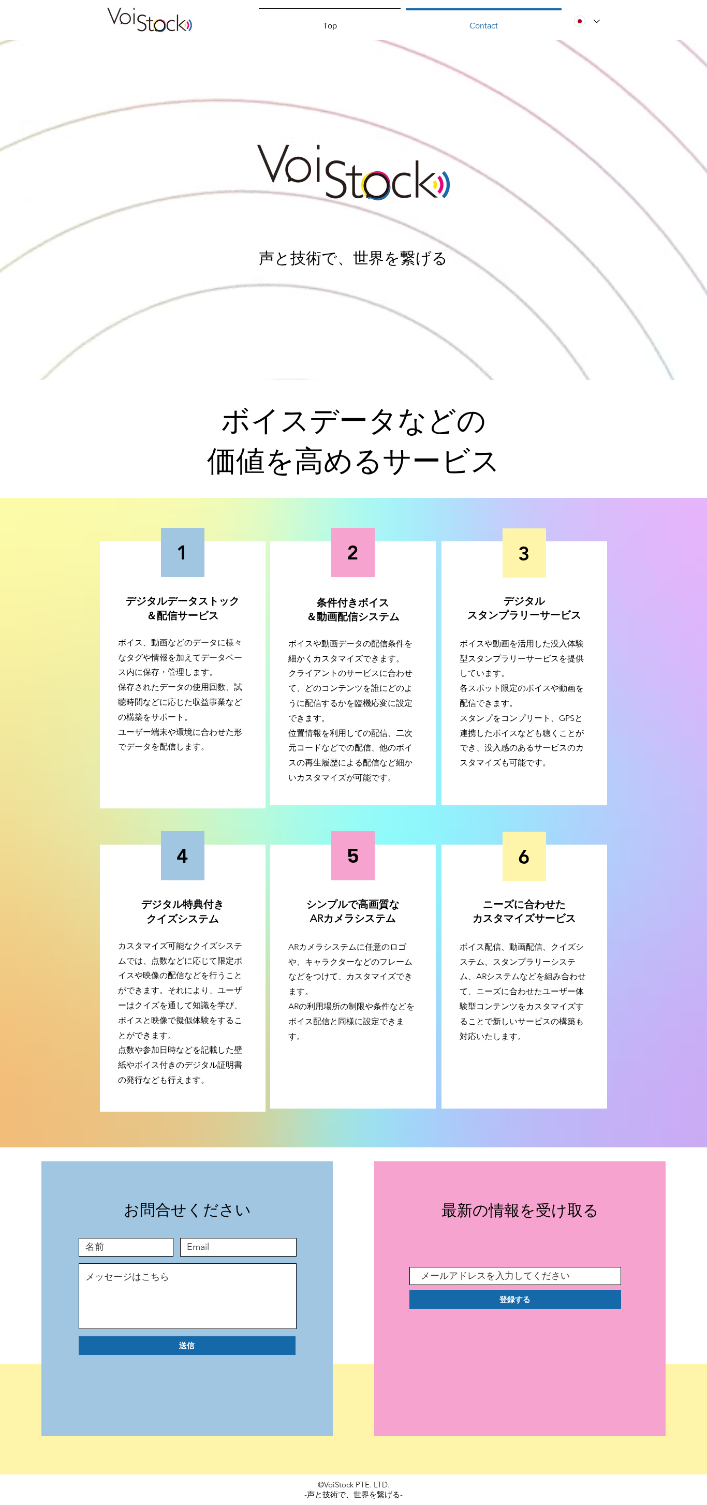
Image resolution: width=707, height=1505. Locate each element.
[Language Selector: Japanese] (587, 21)
